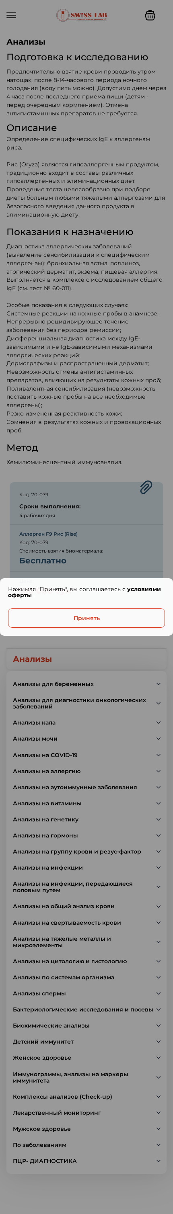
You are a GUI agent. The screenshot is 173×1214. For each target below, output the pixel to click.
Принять (87, 618)
